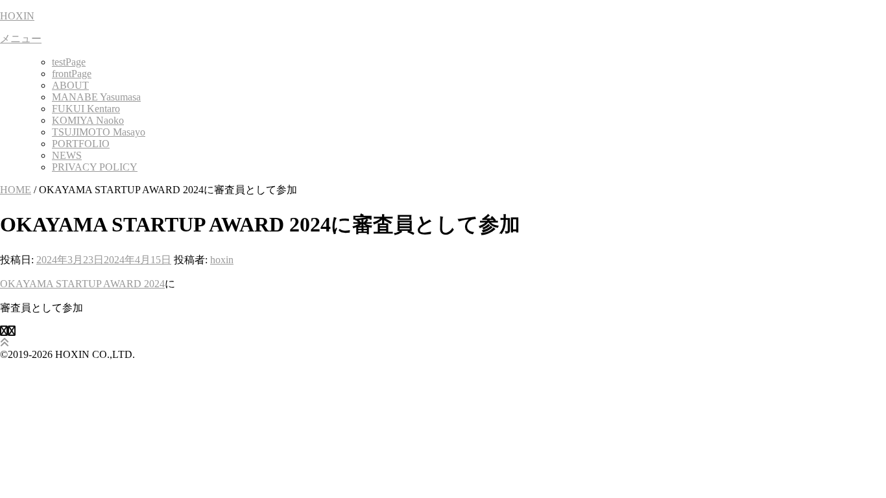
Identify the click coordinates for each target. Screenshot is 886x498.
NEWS (67, 155)
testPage (69, 61)
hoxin (221, 259)
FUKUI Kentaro (86, 108)
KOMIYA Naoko (88, 120)
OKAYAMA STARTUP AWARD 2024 (82, 283)
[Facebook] (4, 331)
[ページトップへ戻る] (4, 342)
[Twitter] (12, 331)
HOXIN (17, 15)
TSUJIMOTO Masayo (98, 131)
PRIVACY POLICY (95, 166)
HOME (15, 189)
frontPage (71, 73)
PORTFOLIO (81, 143)
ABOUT (70, 85)
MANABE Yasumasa (96, 96)
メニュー (21, 38)
